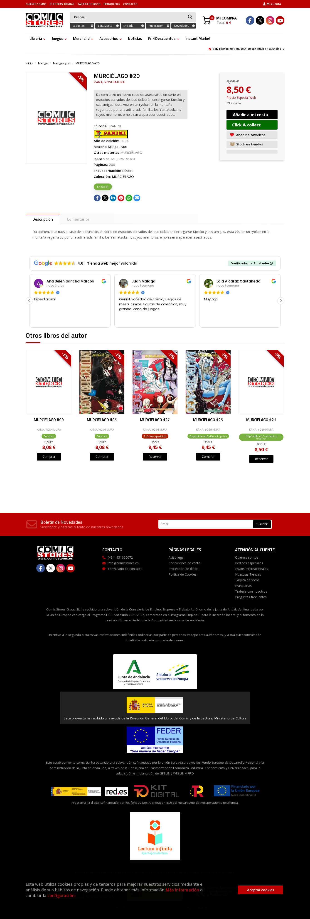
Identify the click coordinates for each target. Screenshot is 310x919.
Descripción (42, 219)
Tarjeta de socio (89, 4)
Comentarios (78, 219)
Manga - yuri (61, 63)
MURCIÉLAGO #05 (102, 420)
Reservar (155, 456)
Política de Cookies (183, 574)
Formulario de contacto (125, 569)
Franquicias (112, 4)
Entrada (128, 26)
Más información (182, 889)
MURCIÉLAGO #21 (261, 420)
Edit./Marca (105, 26)
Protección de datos (183, 569)
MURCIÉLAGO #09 (49, 420)
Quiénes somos (36, 4)
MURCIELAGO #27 (155, 420)
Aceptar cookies (260, 890)
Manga (43, 63)
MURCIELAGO (123, 176)
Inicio (29, 63)
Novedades (181, 26)
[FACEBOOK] (250, 20)
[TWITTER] (260, 20)
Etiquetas (78, 26)
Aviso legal (176, 557)
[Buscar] (190, 17)
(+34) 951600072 (120, 557)
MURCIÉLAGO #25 (208, 420)
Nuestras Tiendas (62, 4)
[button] (280, 300)
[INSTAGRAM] (270, 20)
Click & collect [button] (246, 125)
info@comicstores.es (123, 563)
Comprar (48, 456)
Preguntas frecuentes (251, 597)
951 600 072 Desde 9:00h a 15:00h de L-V (248, 48)
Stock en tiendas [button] (249, 144)
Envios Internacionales (251, 569)
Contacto (130, 4)
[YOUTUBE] (280, 20)
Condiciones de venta (184, 563)
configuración (60, 895)
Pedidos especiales (249, 563)
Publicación (156, 26)
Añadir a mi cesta (250, 114)
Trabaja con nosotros (251, 591)
